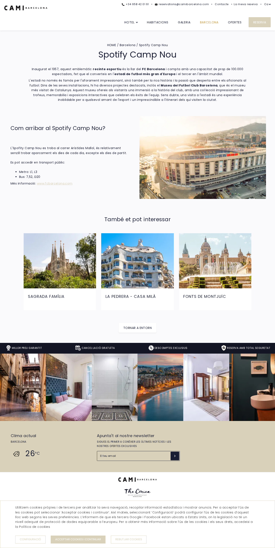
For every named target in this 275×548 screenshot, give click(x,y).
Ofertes (235, 22)
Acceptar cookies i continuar (78, 539)
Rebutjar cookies (128, 539)
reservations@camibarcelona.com (183, 4)
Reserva (259, 22)
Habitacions (157, 22)
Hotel (129, 22)
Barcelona (209, 22)
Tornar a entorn (137, 328)
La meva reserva (246, 4)
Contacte (222, 4)
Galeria (184, 22)
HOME (111, 45)
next (263, 268)
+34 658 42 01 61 (137, 4)
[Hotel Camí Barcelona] (25, 15)
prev (11, 268)
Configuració (30, 539)
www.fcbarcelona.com (55, 183)
